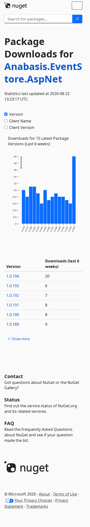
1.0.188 (12, 324)
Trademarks (37, 506)
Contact (13, 376)
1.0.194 (12, 276)
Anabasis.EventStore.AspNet (43, 72)
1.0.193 (12, 285)
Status (12, 399)
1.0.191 (12, 305)
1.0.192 (12, 295)
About (44, 494)
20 (47, 276)
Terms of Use (65, 494)
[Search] (77, 19)
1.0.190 (12, 314)
